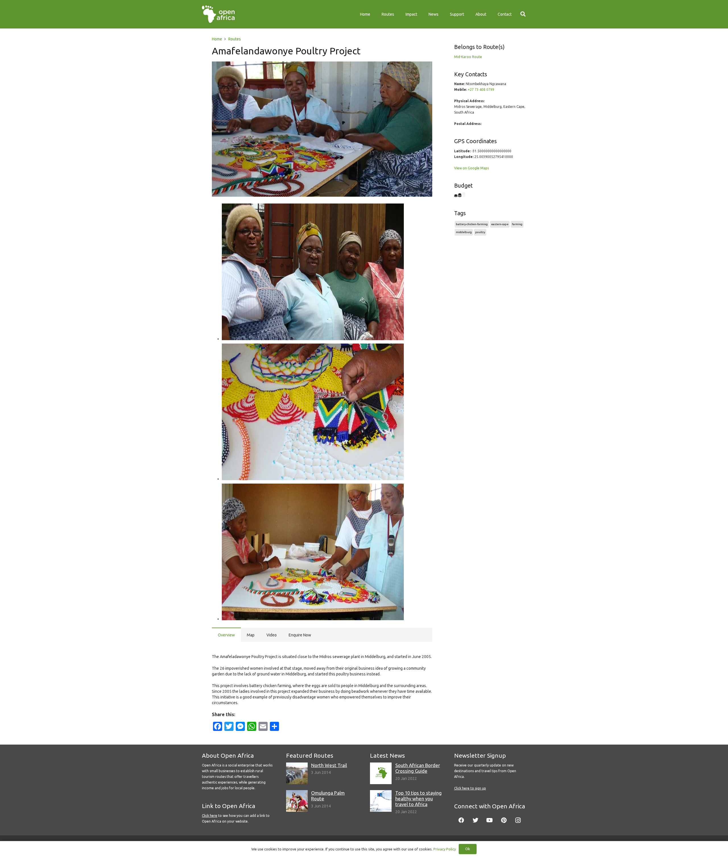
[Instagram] (518, 820)
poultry (480, 232)
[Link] (218, 14)
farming (517, 224)
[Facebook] (461, 820)
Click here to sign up (470, 788)
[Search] (523, 14)
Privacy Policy (444, 849)
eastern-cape (499, 224)
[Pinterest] (504, 820)
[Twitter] (475, 820)
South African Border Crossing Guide (417, 768)
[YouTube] (490, 820)
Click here (209, 815)
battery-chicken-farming (472, 224)
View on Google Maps (471, 168)
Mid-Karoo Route (468, 57)
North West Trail (329, 765)
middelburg (464, 232)
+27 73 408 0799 (481, 89)
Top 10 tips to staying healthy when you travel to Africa (418, 798)
